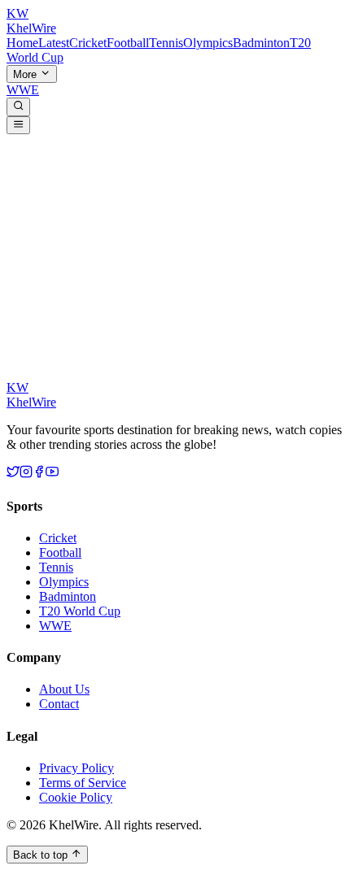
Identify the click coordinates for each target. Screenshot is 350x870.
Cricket (88, 43)
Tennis (166, 43)
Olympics (208, 43)
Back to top (42, 855)
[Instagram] (26, 474)
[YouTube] (52, 474)
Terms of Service (82, 783)
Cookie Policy (75, 797)
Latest (53, 43)
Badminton (261, 43)
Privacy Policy (76, 768)
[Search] (18, 106)
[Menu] (18, 125)
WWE (23, 90)
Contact (59, 704)
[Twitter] (13, 474)
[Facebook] (39, 474)
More (26, 74)
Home (22, 43)
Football (128, 43)
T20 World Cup (79, 611)
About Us (64, 689)
